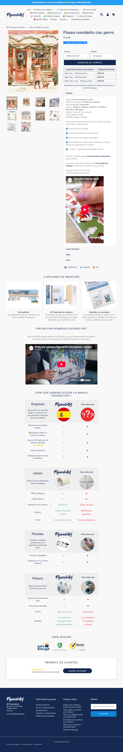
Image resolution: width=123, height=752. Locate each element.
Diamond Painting (70, 730)
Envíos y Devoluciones (45, 708)
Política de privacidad (45, 716)
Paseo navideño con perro (39, 27)
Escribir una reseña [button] (77, 671)
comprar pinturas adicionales (98, 156)
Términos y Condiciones (46, 713)
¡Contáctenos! (42, 710)
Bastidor (93, 51)
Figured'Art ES (64, 742)
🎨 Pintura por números (16, 27)
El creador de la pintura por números (73, 721)
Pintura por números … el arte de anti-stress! (72, 706)
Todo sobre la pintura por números (72, 711)
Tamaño (67, 51)
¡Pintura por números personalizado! (72, 726)
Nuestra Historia (42, 705)
